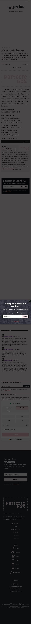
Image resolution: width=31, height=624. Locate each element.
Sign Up (25, 316)
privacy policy (16, 321)
